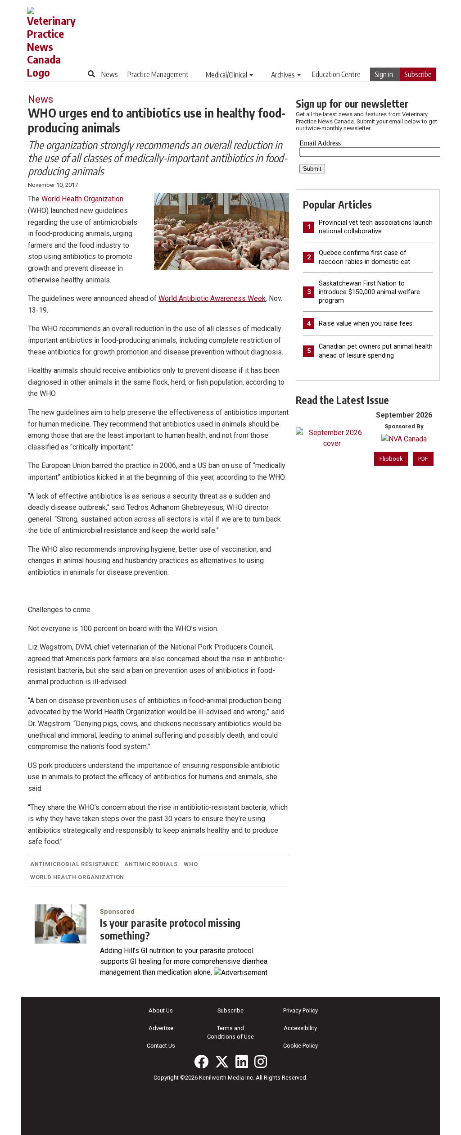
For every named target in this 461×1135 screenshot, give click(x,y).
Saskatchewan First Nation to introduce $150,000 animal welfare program (369, 292)
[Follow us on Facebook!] (201, 1061)
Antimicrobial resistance (74, 864)
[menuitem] (109, 74)
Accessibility (300, 1028)
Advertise (161, 1028)
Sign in (384, 74)
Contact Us (161, 1045)
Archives (283, 74)
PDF (423, 458)
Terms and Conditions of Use (230, 1032)
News (109, 74)
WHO (191, 864)
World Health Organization (82, 199)
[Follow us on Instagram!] (260, 1061)
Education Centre (336, 74)
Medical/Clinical (226, 74)
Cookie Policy (300, 1045)
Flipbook (391, 458)
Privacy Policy (300, 1010)
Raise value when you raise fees (365, 323)
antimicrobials (150, 864)
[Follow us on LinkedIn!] (241, 1061)
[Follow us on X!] (222, 1061)
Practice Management (158, 74)
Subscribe (418, 74)
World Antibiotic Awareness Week (212, 298)
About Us (161, 1010)
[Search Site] (91, 74)
